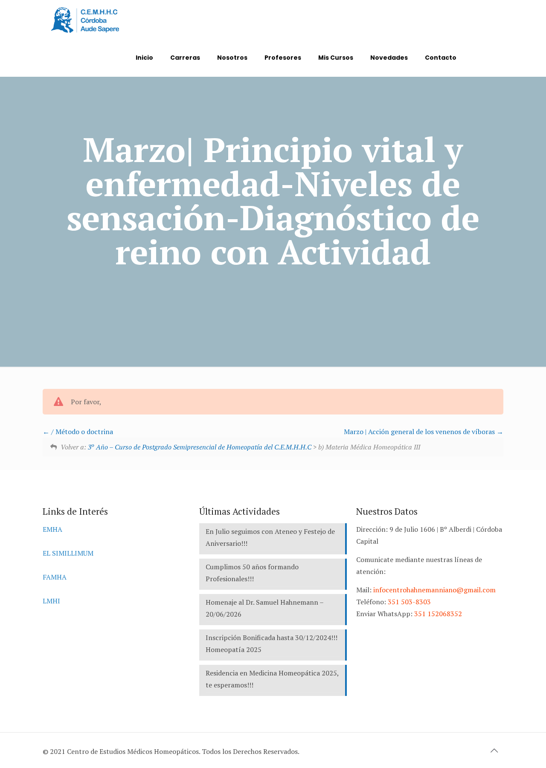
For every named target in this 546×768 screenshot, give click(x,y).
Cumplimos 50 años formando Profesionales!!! (252, 572)
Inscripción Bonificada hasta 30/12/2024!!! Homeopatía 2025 (271, 643)
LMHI (51, 601)
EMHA (52, 529)
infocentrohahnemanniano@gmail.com (434, 589)
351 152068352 (438, 613)
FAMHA (55, 577)
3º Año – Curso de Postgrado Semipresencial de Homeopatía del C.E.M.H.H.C (199, 447)
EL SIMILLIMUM (68, 553)
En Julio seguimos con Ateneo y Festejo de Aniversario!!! (270, 537)
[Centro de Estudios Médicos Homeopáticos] (85, 19)
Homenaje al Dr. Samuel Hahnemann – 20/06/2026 (265, 608)
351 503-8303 (409, 601)
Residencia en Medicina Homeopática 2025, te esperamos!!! (272, 679)
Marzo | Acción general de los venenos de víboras (420, 431)
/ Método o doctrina (81, 431)
